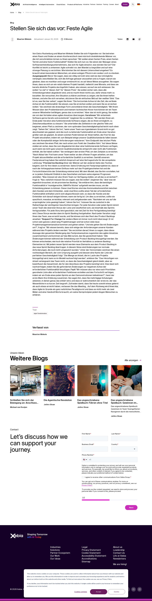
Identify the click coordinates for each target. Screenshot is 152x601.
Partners (92, 4)
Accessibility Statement (94, 555)
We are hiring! (120, 564)
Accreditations (89, 558)
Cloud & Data (60, 4)
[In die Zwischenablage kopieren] (139, 39)
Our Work (55, 555)
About (117, 4)
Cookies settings (80, 592)
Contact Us (119, 552)
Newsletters (119, 558)
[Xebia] (15, 4)
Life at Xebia (119, 555)
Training (105, 4)
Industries (86, 4)
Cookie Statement (91, 552)
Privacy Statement (91, 550)
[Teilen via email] (133, 39)
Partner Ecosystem (60, 552)
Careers (111, 4)
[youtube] (133, 589)
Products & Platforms (74, 4)
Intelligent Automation (46, 4)
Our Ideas (55, 558)
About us (117, 547)
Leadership (119, 550)
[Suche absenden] (133, 4)
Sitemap (86, 561)
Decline (116, 592)
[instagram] (139, 589)
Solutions (99, 4)
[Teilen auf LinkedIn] (127, 39)
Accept (98, 592)
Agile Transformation (40, 313)
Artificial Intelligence (30, 4)
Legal (84, 547)
